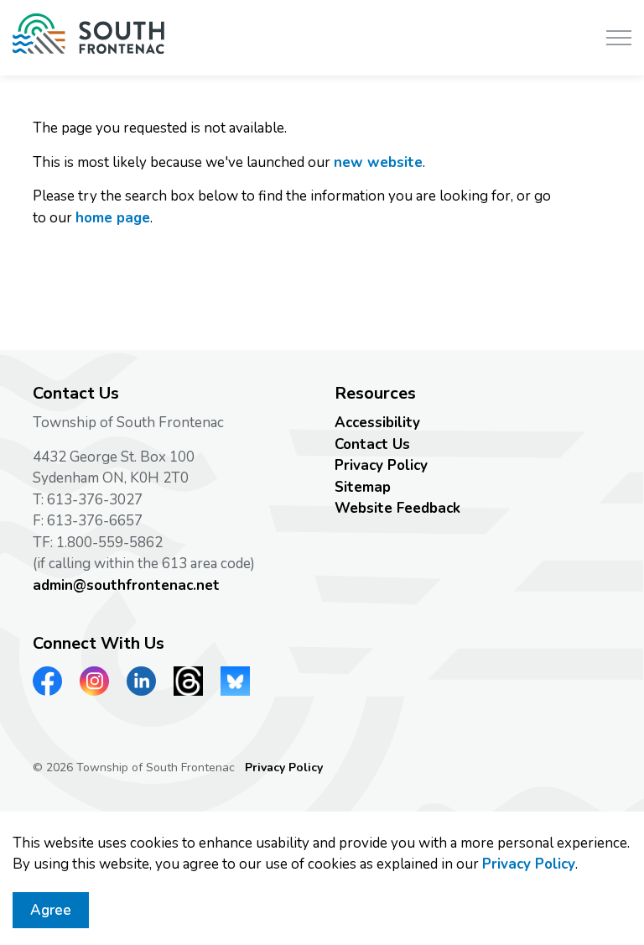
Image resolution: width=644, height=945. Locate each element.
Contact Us (372, 444)
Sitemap (363, 487)
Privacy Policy (528, 864)
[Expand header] (619, 38)
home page (112, 217)
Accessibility (377, 422)
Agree (50, 910)
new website (378, 162)
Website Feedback (397, 508)
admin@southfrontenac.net (126, 585)
